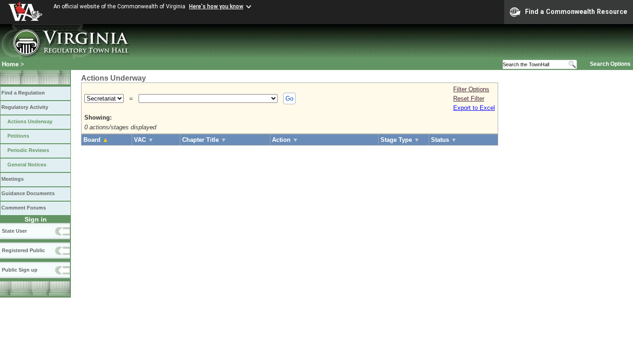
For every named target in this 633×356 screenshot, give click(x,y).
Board (95, 139)
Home (10, 64)
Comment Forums (23, 207)
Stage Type (400, 139)
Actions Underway (29, 121)
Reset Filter (468, 98)
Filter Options (471, 89)
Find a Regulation (23, 92)
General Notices (26, 164)
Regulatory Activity (24, 107)
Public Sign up (20, 270)
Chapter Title (204, 139)
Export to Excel (474, 107)
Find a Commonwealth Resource (576, 11)
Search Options (610, 64)
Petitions (18, 136)
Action (285, 139)
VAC (144, 139)
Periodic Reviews (28, 150)
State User (14, 231)
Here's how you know (216, 6)
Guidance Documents (28, 193)
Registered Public (23, 250)
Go (289, 98)
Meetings (12, 179)
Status (444, 139)
